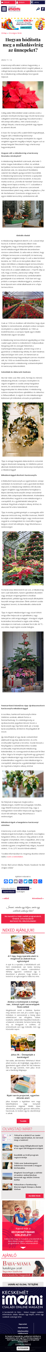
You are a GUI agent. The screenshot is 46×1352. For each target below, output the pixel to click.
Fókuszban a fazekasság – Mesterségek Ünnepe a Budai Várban (27, 1186)
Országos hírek (15, 33)
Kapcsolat (23, 1324)
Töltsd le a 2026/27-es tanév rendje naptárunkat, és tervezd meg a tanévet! (28, 1137)
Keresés (38, 9)
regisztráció (23, 888)
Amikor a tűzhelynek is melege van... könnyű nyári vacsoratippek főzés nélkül (23, 1004)
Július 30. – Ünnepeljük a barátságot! (23, 1056)
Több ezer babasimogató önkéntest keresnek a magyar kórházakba (28, 1165)
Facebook (43, 9)
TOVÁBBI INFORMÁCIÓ (23, 1344)
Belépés (22, 2)
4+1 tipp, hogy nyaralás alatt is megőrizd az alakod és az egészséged (23, 959)
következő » (38, 898)
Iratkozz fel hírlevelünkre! (23, 921)
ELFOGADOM (23, 1348)
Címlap (4, 33)
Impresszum (23, 1327)
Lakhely (36, 2)
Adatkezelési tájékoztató (23, 1332)
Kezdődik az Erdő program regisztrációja (26, 1156)
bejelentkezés (8, 891)
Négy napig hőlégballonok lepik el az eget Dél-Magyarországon (28, 1147)
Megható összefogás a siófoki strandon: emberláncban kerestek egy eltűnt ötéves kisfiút (28, 1176)
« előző (5, 898)
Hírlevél (6, 2)
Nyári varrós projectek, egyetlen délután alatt (23, 1096)
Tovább (23, 1121)
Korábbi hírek (34, 1196)
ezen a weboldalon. (15, 856)
